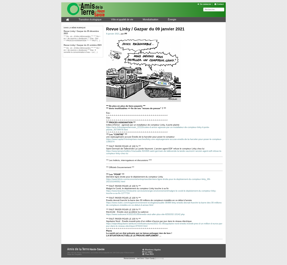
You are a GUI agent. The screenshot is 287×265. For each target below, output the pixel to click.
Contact (220, 4)
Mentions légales (152, 250)
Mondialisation (150, 19)
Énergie (172, 19)
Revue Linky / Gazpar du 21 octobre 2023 (82, 45)
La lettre (148, 252)
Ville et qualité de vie (122, 19)
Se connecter (205, 4)
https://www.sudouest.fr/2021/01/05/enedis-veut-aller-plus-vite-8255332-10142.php (145, 214)
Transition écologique (90, 19)
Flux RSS (149, 254)
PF (126, 33)
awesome (159, 258)
